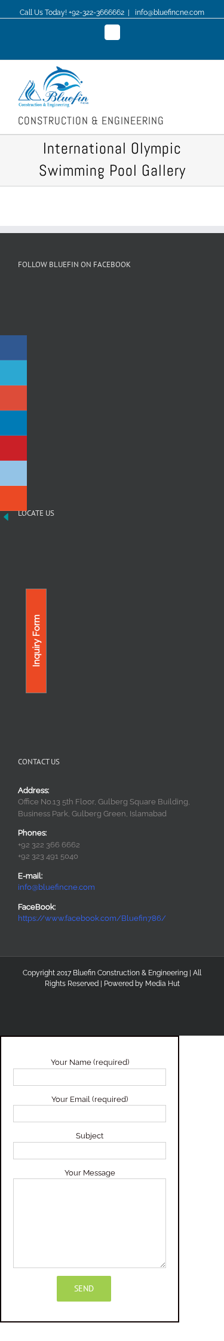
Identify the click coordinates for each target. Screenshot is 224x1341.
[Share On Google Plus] (13, 398)
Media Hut (162, 983)
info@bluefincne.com (168, 12)
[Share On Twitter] (13, 372)
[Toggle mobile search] (180, 72)
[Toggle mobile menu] (201, 72)
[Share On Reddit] (13, 473)
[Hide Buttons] (6, 516)
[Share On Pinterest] (13, 448)
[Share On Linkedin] (13, 423)
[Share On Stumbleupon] (13, 498)
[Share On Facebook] (13, 347)
